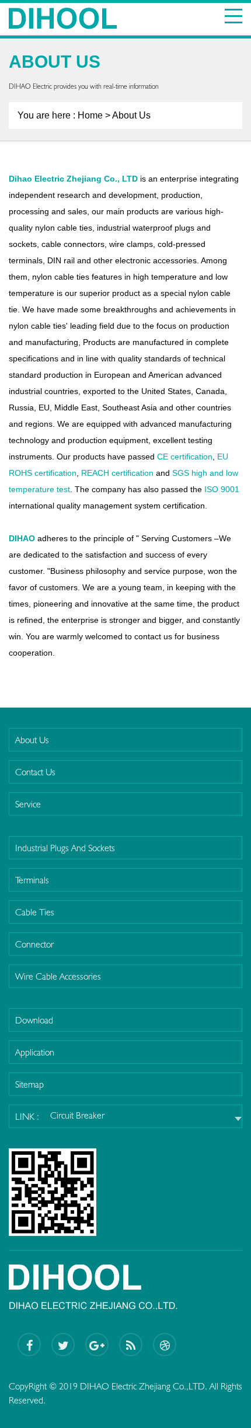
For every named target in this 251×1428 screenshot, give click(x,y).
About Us (32, 740)
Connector (34, 944)
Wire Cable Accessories (58, 976)
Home (90, 115)
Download (34, 1020)
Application (34, 1052)
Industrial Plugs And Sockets (65, 848)
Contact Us (35, 772)
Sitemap (29, 1084)
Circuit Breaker (77, 1115)
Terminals (32, 880)
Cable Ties (34, 912)
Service (28, 804)
